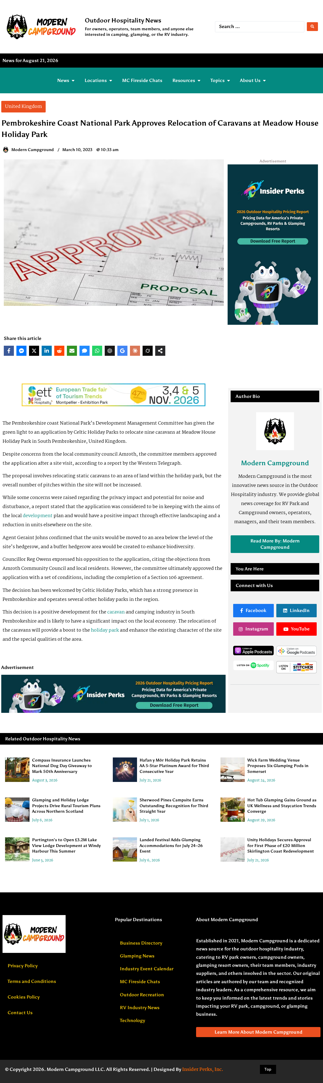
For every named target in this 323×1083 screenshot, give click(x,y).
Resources (183, 80)
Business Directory (141, 943)
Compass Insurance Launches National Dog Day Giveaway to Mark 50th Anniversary (62, 766)
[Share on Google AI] (122, 351)
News (63, 80)
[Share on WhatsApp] (97, 351)
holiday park (105, 630)
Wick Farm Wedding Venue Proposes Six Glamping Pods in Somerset (277, 766)
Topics (217, 80)
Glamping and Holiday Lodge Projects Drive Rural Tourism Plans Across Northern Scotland (66, 806)
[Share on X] (34, 351)
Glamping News (137, 956)
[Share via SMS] (84, 351)
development (37, 516)
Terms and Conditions (32, 981)
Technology (132, 1020)
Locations (96, 80)
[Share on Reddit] (59, 351)
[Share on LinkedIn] (47, 351)
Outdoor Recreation (142, 995)
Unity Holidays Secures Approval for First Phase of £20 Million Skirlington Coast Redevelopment (280, 845)
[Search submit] (312, 26)
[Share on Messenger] (21, 351)
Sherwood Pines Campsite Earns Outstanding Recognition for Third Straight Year (174, 806)
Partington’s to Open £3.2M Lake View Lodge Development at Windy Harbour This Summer (66, 845)
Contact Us (20, 1012)
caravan (116, 612)
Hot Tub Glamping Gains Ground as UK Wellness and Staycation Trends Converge (281, 806)
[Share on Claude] (135, 351)
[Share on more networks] (160, 351)
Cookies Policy (24, 997)
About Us (250, 80)
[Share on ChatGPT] (110, 351)
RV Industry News (139, 1007)
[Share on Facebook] (9, 351)
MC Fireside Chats (142, 80)
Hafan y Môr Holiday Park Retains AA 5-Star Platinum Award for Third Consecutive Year (174, 766)
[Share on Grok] (148, 351)
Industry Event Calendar (146, 969)
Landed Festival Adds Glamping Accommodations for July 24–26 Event (171, 845)
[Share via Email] (72, 351)
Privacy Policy (23, 966)
